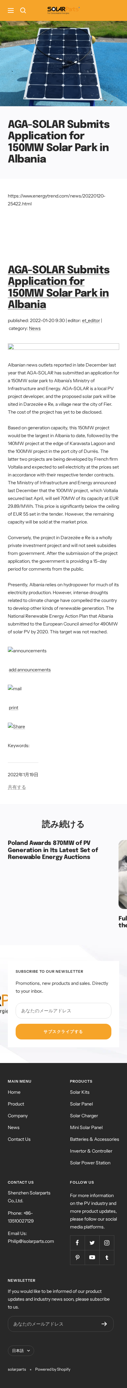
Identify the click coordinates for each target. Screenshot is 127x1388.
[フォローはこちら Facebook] (77, 1242)
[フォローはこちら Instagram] (106, 1242)
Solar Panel (81, 1104)
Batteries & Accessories (94, 1139)
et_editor (91, 320)
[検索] (23, 10)
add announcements (30, 670)
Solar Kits (80, 1092)
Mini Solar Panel (86, 1127)
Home (14, 1092)
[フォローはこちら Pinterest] (77, 1257)
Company (18, 1116)
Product (16, 1104)
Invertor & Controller (91, 1151)
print (13, 708)
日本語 (18, 1350)
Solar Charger (84, 1116)
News (35, 328)
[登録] (104, 1324)
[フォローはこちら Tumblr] (106, 1257)
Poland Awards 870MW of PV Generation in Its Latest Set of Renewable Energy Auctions (53, 850)
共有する (17, 787)
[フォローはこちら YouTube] (92, 1257)
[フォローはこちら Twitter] (92, 1242)
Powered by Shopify (52, 1369)
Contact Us (19, 1139)
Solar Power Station (90, 1163)
